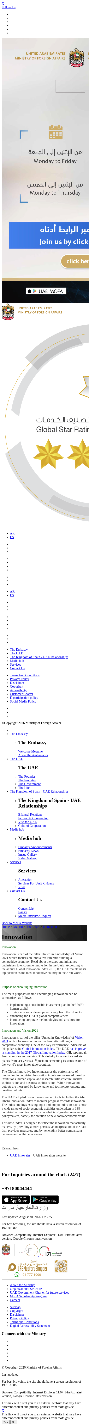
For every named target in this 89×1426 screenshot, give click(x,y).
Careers (15, 1300)
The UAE (16, 653)
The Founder (26, 776)
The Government (29, 784)
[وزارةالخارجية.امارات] (25, 1210)
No (13, 1422)
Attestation (25, 879)
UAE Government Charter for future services (39, 1292)
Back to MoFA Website (17, 923)
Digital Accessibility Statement (30, 1325)
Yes (5, 1422)
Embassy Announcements (35, 847)
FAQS (22, 912)
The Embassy (19, 649)
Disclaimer (17, 682)
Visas (21, 887)
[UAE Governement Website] (20, 1255)
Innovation (50, 926)
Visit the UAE (27, 822)
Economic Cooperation (33, 818)
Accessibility (18, 690)
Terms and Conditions (24, 1322)
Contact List (26, 908)
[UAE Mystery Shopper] (37, 1276)
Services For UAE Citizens (36, 883)
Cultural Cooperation (32, 825)
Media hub (17, 660)
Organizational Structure (26, 1289)
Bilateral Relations (30, 814)
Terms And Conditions (25, 675)
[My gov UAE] (50, 1255)
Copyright (16, 686)
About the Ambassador (33, 755)
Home (6, 926)
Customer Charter (21, 694)
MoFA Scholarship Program (28, 1296)
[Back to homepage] (32, 319)
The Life (24, 787)
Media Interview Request (34, 916)
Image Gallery (27, 854)
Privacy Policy (19, 679)
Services (15, 664)
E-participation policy (24, 697)
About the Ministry (22, 1285)
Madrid (18, 926)
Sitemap (15, 1307)
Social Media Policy (23, 701)
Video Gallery (27, 858)
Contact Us (17, 668)
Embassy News (28, 851)
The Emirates (27, 780)
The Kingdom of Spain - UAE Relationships (39, 657)
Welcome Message (30, 751)
